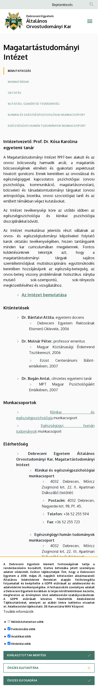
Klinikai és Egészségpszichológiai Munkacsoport (46, 114)
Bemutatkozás (19, 71)
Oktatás (14, 93)
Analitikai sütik (21, 636)
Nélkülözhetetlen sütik (27, 622)
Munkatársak (18, 82)
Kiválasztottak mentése (26, 655)
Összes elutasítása (22, 668)
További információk (18, 611)
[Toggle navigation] (90, 21)
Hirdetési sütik (21, 643)
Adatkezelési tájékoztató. (25, 606)
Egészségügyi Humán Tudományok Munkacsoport (47, 125)
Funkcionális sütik (23, 629)
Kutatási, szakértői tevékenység (33, 103)
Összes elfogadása (22, 680)
